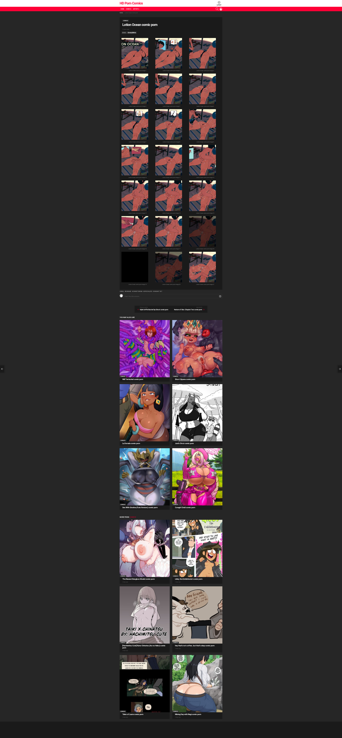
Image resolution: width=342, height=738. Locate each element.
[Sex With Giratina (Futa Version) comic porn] (145, 476)
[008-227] (168, 125)
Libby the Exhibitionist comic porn (188, 579)
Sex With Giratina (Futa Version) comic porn (140, 507)
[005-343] (168, 89)
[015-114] (202, 196)
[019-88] (135, 267)
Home (122, 9)
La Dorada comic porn (131, 443)
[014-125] (168, 196)
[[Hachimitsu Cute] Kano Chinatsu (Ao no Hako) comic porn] (145, 615)
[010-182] (135, 160)
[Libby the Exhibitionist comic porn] (197, 548)
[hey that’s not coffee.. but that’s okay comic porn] (197, 615)
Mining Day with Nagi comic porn (188, 714)
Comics (128, 9)
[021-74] (202, 267)
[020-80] (168, 267)
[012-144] (202, 160)
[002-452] (168, 53)
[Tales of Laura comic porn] (145, 683)
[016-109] (135, 232)
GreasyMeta (132, 32)
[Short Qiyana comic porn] (197, 348)
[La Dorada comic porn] (145, 412)
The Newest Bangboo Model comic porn (138, 579)
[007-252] (135, 125)
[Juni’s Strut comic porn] (197, 412)
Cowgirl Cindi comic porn (185, 507)
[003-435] (202, 53)
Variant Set (158, 291)
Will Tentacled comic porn (132, 379)
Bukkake (128, 291)
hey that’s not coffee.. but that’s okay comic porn (195, 646)
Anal (122, 291)
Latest (219, 5)
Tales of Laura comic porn (132, 714)
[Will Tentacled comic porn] (145, 348)
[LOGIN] (220, 9)
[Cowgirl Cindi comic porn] (197, 476)
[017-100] (168, 232)
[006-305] (202, 89)
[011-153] (168, 160)
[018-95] (202, 232)
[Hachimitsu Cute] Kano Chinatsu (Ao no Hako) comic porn (143, 647)
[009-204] (202, 125)
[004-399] (135, 89)
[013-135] (135, 196)
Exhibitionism (137, 291)
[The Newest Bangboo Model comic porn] (145, 548)
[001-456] (135, 53)
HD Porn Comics (131, 3)
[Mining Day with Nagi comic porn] (197, 683)
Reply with (220, 296)
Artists (135, 9)
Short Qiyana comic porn (185, 379)
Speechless (148, 291)
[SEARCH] (217, 9)
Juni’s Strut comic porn (184, 443)
